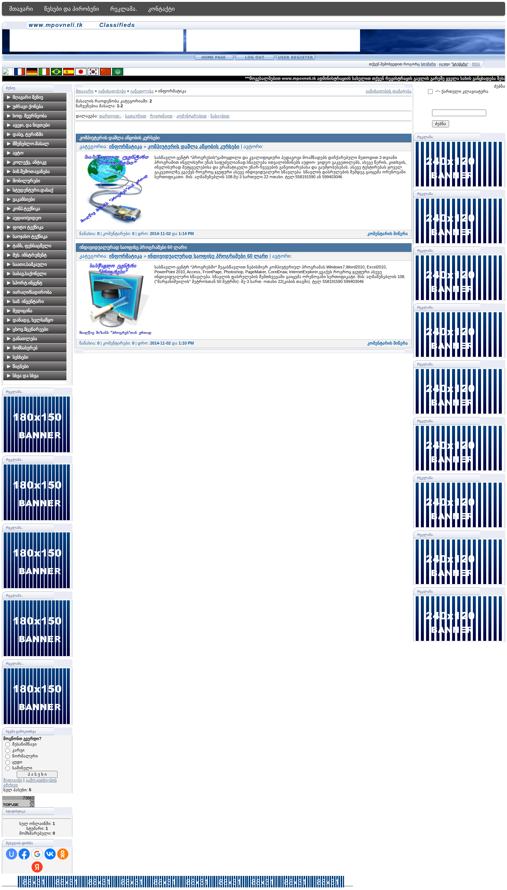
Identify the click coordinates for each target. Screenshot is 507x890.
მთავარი (21, 9)
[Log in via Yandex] (37, 867)
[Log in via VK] (50, 854)
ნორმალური (25, 756)
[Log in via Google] (37, 854)
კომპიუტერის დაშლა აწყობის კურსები (119, 137)
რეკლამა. (123, 9)
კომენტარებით (191, 116)
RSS (476, 64)
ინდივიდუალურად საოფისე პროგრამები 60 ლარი (133, 247)
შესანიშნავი (24, 744)
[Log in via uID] (11, 854)
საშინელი (22, 768)
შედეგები (12, 780)
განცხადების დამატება (389, 91)
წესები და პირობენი (71, 9)
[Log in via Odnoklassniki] (62, 854)
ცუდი (17, 762)
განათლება (142, 91)
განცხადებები (112, 91)
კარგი (18, 750)
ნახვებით (219, 116)
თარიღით (109, 116)
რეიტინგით (161, 116)
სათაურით (135, 116)
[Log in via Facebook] (24, 854)
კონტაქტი (161, 9)
